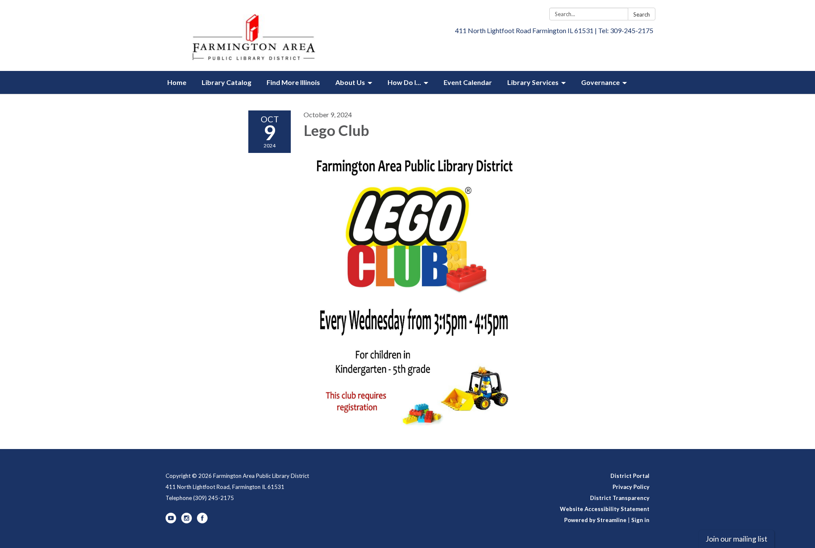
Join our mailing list (736, 538)
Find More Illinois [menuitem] (293, 82)
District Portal (629, 475)
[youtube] (171, 521)
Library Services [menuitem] (533, 82)
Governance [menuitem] (600, 82)
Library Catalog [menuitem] (226, 82)
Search (641, 14)
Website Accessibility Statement (604, 509)
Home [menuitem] (176, 82)
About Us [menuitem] (350, 82)
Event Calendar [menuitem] (468, 82)
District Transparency (619, 497)
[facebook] (202, 521)
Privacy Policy (631, 486)
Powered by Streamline (595, 520)
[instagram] (186, 521)
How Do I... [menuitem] (404, 82)
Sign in (640, 520)
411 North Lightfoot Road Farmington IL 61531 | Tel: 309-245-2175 (554, 30)
